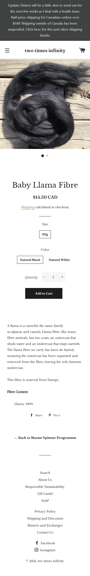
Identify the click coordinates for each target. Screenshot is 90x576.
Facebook (47, 543)
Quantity (31, 277)
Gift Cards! (45, 493)
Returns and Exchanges (45, 525)
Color (45, 249)
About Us (45, 480)
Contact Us (45, 532)
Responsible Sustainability (45, 486)
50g (45, 234)
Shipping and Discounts (45, 518)
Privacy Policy (45, 511)
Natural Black (30, 260)
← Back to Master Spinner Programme (45, 437)
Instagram (47, 550)
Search (45, 473)
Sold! (45, 500)
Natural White (59, 260)
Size (45, 224)
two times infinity (45, 50)
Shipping (27, 207)
